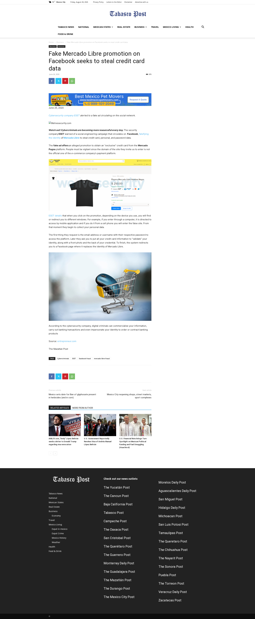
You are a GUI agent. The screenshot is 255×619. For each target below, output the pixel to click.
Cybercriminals (63, 358)
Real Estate (123, 27)
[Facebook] (52, 81)
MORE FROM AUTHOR (82, 408)
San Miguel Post (170, 499)
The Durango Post (117, 588)
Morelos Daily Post (172, 482)
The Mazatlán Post (117, 580)
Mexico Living (171, 27)
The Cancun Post (116, 496)
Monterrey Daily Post (119, 563)
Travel (155, 27)
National (83, 27)
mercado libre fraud (102, 358)
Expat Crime (58, 533)
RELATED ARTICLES (59, 408)
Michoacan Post (170, 516)
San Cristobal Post (117, 538)
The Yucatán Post (117, 487)
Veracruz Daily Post (172, 592)
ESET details (55, 215)
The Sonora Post (170, 566)
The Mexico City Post (119, 597)
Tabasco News (66, 27)
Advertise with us (141, 2)
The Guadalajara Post (119, 571)
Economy (56, 515)
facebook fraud (85, 358)
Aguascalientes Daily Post (177, 491)
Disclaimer (128, 2)
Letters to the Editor (114, 2)
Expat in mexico (59, 529)
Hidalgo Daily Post (171, 508)
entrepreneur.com (66, 341)
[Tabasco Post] (127, 14)
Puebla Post (167, 575)
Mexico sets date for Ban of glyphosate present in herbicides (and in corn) (72, 396)
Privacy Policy (98, 2)
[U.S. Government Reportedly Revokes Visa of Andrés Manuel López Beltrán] (100, 425)
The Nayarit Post (170, 558)
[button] (202, 27)
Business (139, 27)
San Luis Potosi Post (173, 524)
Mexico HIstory (59, 537)
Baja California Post (118, 504)
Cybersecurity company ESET (64, 115)
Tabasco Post (114, 513)
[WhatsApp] (72, 81)
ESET (74, 358)
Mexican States (102, 27)
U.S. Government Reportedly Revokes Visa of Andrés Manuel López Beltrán (97, 441)
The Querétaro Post (118, 546)
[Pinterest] (65, 81)
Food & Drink (65, 34)
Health (189, 27)
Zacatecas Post (169, 600)
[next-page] (55, 453)
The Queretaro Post (172, 541)
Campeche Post (115, 521)
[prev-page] (50, 453)
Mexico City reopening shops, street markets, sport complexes (129, 396)
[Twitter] (58, 81)
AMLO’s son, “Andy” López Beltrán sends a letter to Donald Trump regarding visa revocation (63, 441)
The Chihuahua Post (173, 550)
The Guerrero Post (117, 555)
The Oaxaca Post (116, 529)
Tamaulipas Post (170, 533)
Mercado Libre (71, 137)
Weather (56, 542)
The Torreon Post (171, 583)
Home (51, 42)
